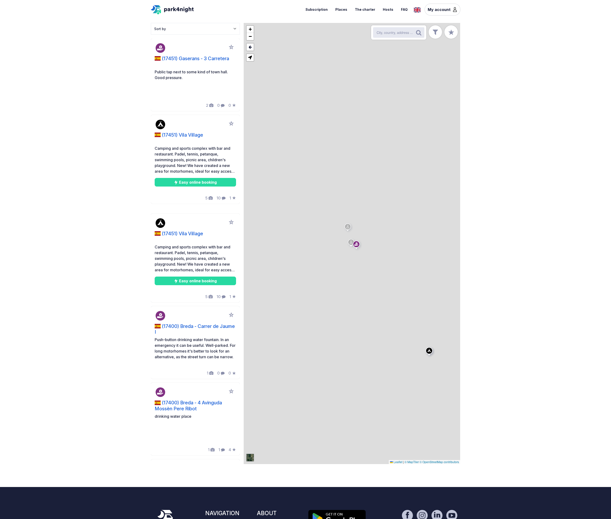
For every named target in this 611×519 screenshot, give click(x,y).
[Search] (418, 32)
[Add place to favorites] (231, 47)
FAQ (404, 9)
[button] (352, 244)
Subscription (317, 9)
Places (341, 9)
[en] (417, 9)
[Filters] (435, 32)
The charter (365, 9)
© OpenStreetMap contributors (439, 462)
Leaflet (397, 462)
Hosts (388, 9)
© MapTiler (412, 462)
